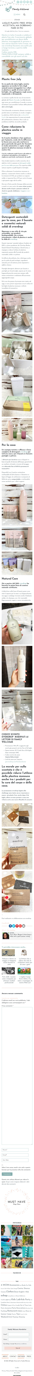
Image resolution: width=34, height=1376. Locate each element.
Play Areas (28, 1308)
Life (31, 1299)
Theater (14, 1314)
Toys (18, 1314)
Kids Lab (15, 1299)
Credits (17, 1367)
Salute (20, 1311)
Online (4, 1305)
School (24, 1311)
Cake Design (13, 1288)
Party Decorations (19, 1308)
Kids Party (25, 1300)
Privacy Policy (5, 1371)
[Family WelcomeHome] (17, 8)
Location (3, 1302)
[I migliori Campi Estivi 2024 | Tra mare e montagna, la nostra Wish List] (25, 970)
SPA (30, 1311)
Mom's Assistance (11, 1302)
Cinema (3, 1292)
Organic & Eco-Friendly (13, 1305)
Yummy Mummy (19, 1317)
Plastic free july (14, 100)
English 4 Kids (24, 1292)
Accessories (14, 1285)
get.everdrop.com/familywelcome (15, 762)
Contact (13, 1356)
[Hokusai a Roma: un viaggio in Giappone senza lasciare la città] (9, 952)
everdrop (13, 239)
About (5, 1356)
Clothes (10, 1292)
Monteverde (19, 1302)
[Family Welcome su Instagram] (21, 3)
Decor (16, 1292)
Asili (21, 1285)
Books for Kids (26, 1285)
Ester (16, 31)
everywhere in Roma (13, 1296)
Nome (5, 1339)
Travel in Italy (23, 1314)
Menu (18, 14)
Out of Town (24, 1305)
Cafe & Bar (7, 1288)
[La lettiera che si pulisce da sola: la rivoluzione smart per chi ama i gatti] (25, 952)
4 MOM (5, 1285)
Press (29, 1356)
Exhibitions (22, 1296)
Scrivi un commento (24, 31)
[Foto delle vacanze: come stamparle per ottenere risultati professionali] (9, 970)
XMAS (10, 1317)
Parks (29, 1305)
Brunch (2, 1288)
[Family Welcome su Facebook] (18, 3)
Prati (32, 1308)
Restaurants (12, 1311)
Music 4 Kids (29, 1302)
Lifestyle (17, 19)
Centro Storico (24, 1288)
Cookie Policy (14, 1371)
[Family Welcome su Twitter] (24, 3)
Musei (24, 1302)
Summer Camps (6, 1314)
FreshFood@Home (6, 1299)
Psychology (4, 1311)
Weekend (4, 1317)
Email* (5, 1334)
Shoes (27, 1311)
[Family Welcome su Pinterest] (27, 3)
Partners (21, 1356)
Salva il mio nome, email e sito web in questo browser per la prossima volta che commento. (16, 1169)
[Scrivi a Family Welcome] (30, 3)
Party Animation (6, 1308)
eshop (4, 1295)
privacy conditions (22, 1343)
